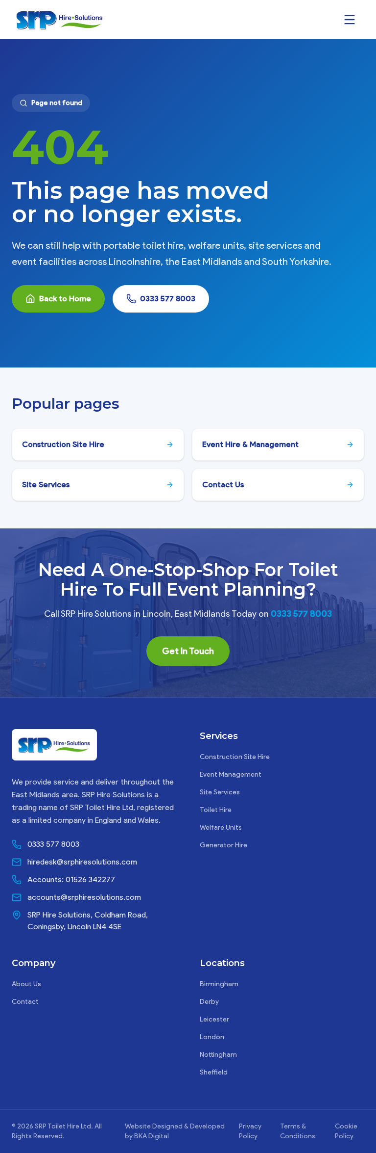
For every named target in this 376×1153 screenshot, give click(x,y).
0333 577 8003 (167, 298)
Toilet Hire (216, 810)
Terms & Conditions (297, 1131)
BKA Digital (151, 1136)
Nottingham (218, 1054)
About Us (26, 984)
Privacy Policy (250, 1131)
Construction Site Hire (235, 757)
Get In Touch (188, 651)
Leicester (214, 1019)
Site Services (220, 792)
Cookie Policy (346, 1131)
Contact (25, 1001)
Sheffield (214, 1072)
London (212, 1037)
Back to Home (65, 298)
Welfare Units (221, 827)
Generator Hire (223, 845)
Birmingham (219, 984)
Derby (209, 1001)
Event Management (230, 774)
